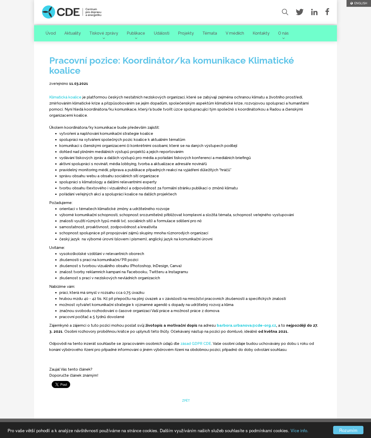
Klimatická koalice (65, 97)
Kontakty (261, 33)
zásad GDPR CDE (195, 343)
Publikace (136, 33)
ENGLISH (360, 3)
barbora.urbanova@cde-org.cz (246, 325)
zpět (185, 400)
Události (161, 33)
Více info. (299, 430)
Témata (209, 33)
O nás (283, 33)
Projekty (186, 33)
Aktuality (72, 33)
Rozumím (348, 430)
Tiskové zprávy (103, 33)
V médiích (235, 33)
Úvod (50, 33)
